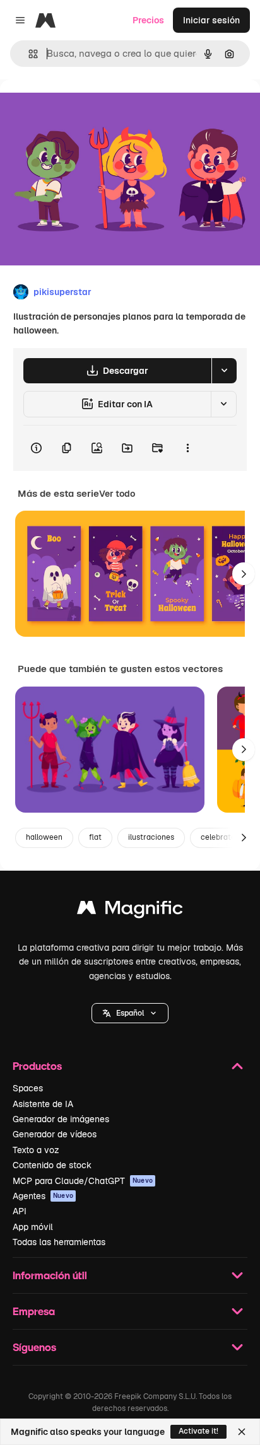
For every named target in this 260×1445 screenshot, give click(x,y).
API (20, 1211)
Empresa (34, 1311)
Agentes (43, 1196)
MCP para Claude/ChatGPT (83, 1181)
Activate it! (198, 1431)
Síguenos (34, 1347)
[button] (130, 1013)
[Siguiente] (243, 574)
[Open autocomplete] (28, 54)
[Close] (241, 1431)
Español (130, 1013)
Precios (148, 20)
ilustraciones (151, 837)
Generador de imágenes (61, 1119)
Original (80, 108)
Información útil (50, 1275)
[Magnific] (130, 910)
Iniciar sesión (211, 20)
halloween (44, 837)
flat (95, 837)
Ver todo (117, 493)
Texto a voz (36, 1150)
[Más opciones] (187, 448)
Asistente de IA (43, 1104)
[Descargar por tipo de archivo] (224, 370)
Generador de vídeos (55, 1134)
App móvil (33, 1227)
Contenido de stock (52, 1165)
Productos (37, 1065)
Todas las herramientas (59, 1242)
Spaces (28, 1088)
